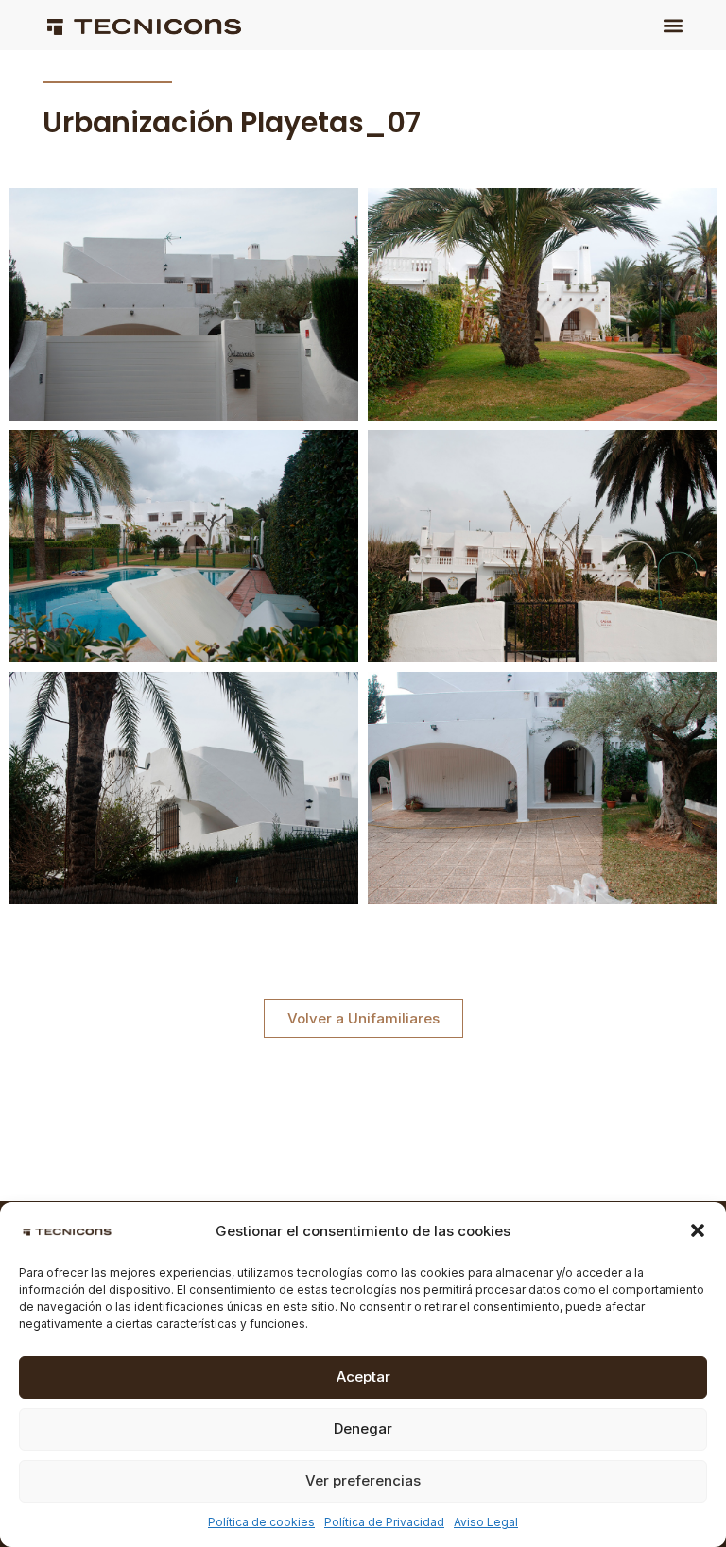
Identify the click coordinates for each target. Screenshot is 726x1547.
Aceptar (363, 1376)
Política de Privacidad (384, 1522)
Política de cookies (261, 1522)
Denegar (363, 1428)
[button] (697, 1230)
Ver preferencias (363, 1480)
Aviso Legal (486, 1522)
